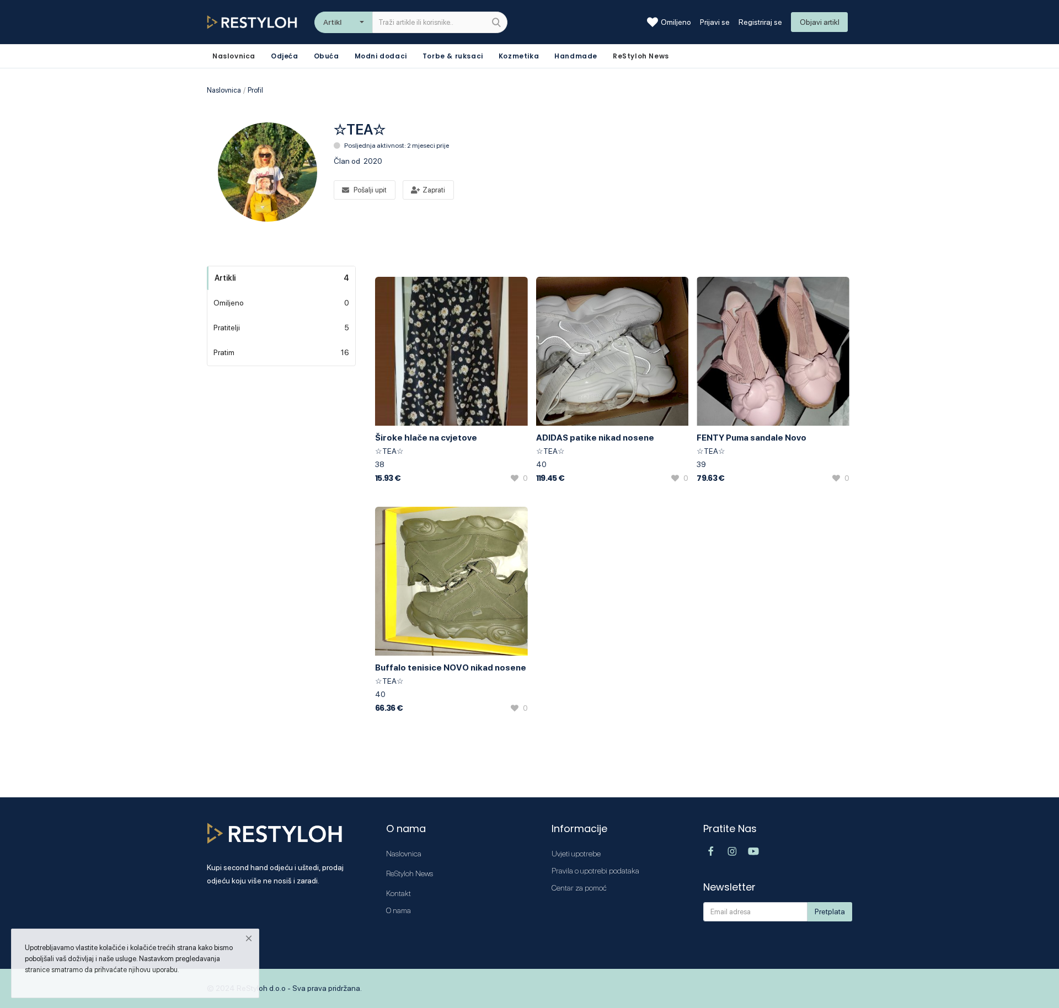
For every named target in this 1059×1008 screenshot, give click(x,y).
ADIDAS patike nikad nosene (595, 437)
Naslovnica (224, 90)
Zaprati (433, 190)
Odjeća (284, 56)
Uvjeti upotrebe (576, 853)
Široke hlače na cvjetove (426, 437)
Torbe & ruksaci (452, 56)
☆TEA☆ (389, 451)
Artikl (332, 22)
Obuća (326, 56)
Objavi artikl (819, 22)
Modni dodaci (381, 56)
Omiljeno (676, 22)
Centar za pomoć (579, 887)
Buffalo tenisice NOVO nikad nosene (450, 667)
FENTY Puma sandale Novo (751, 437)
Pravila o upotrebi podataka (595, 870)
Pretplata (830, 911)
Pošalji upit (370, 190)
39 (701, 464)
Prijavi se (715, 22)
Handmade (575, 56)
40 (541, 464)
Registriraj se (760, 22)
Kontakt (398, 893)
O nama (398, 910)
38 (379, 464)
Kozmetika (519, 56)
